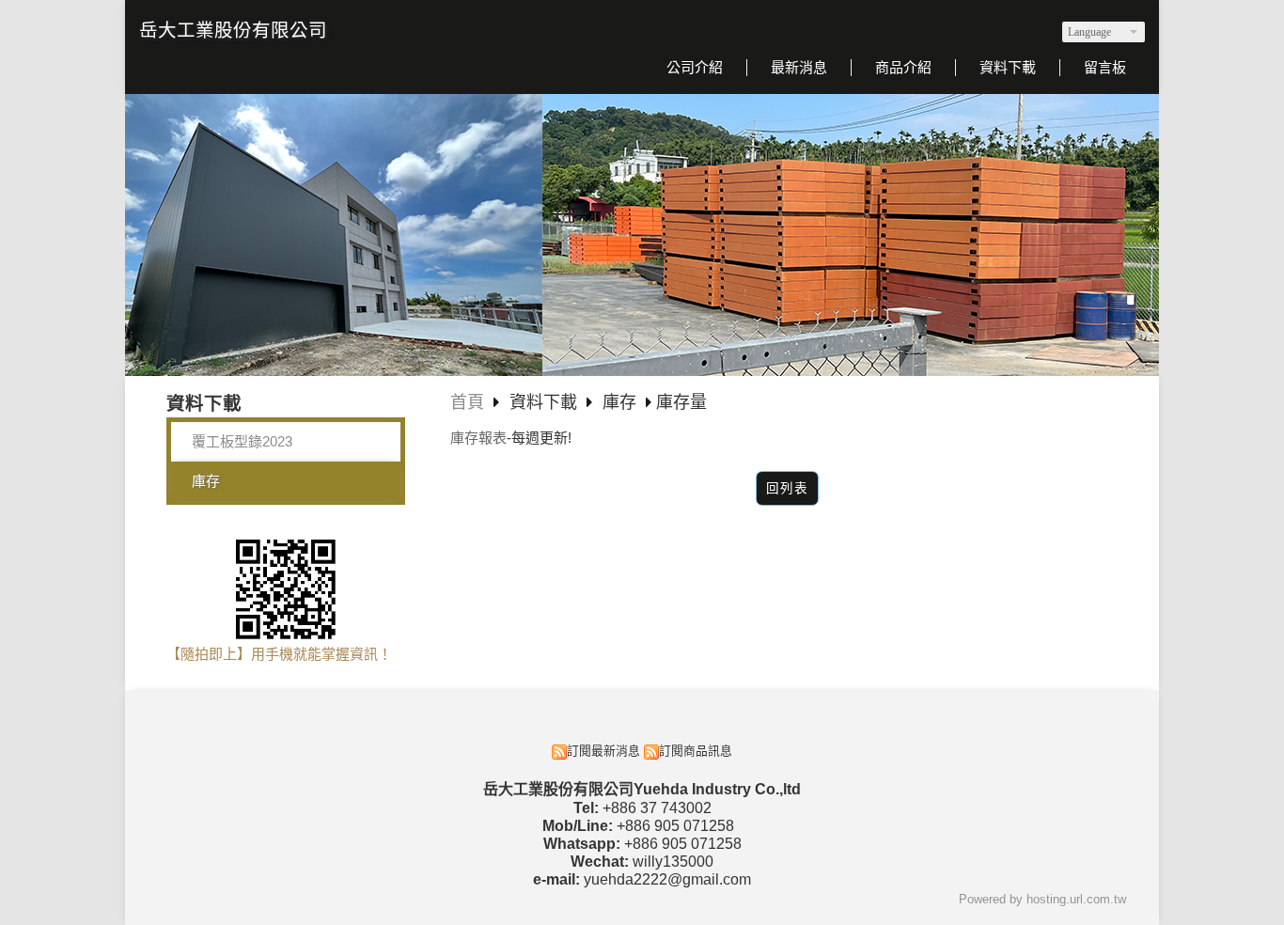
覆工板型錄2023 (242, 441)
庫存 (206, 481)
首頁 (467, 402)
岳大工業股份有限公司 (233, 30)
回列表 (787, 488)
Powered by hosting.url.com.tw (1042, 899)
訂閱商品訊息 (695, 751)
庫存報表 (478, 438)
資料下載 (545, 402)
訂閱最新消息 (603, 751)
